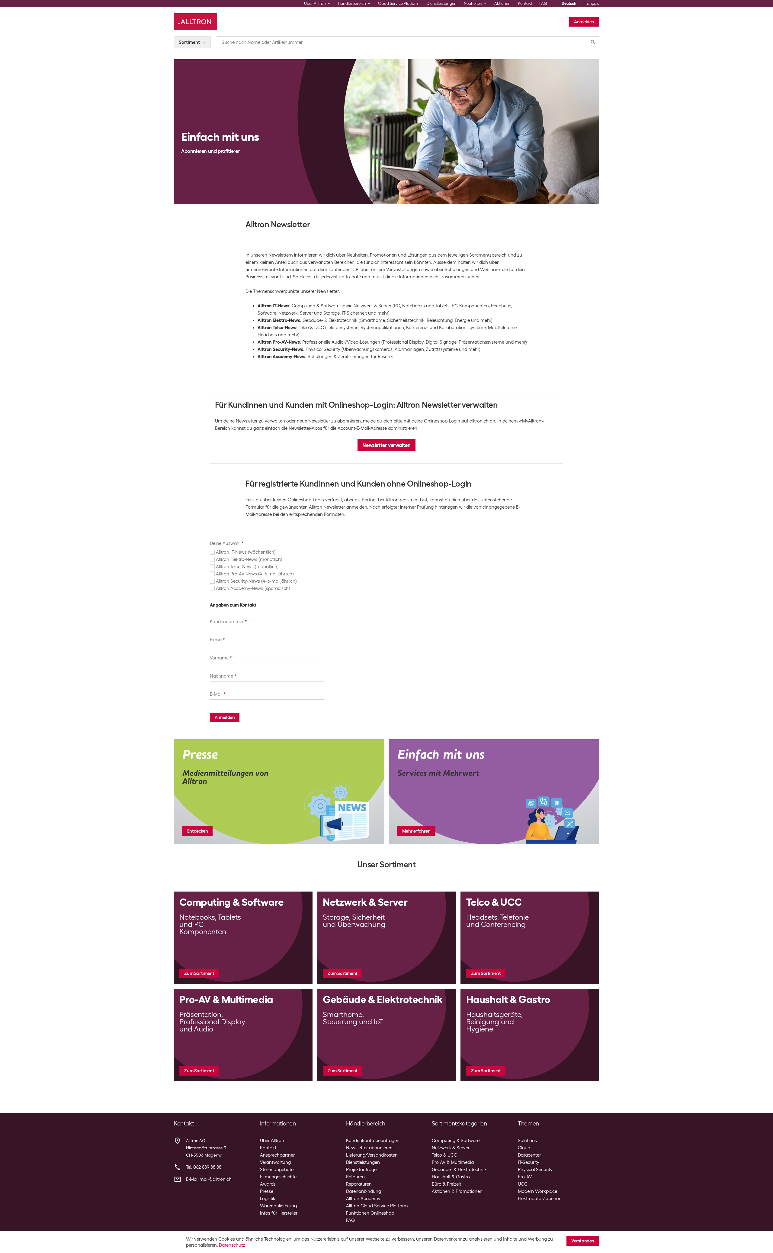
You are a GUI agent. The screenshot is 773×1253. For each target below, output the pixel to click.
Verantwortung (275, 1162)
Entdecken (197, 831)
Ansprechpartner (277, 1155)
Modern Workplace (537, 1191)
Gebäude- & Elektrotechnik (459, 1169)
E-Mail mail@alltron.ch (209, 1179)
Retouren (355, 1177)
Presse (266, 1191)
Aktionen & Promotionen (457, 1191)
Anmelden (584, 21)
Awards (268, 1184)
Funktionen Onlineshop (370, 1213)
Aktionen (502, 3)
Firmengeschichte (278, 1177)
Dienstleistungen (442, 3)
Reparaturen (359, 1184)
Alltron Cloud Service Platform (377, 1206)
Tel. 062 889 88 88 (203, 1167)
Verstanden (582, 1241)
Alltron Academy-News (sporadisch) (253, 588)
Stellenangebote (276, 1169)
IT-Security (528, 1162)
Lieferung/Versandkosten (372, 1155)
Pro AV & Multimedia (453, 1162)
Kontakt (525, 3)
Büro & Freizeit (446, 1184)
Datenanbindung (363, 1191)
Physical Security (535, 1169)
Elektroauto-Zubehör (539, 1198)
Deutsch (569, 3)
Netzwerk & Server (451, 1148)
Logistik (267, 1198)
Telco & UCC (444, 1155)
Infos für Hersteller (278, 1213)
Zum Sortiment (199, 973)
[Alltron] (195, 21)
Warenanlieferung (278, 1206)
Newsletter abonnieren (369, 1148)
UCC (523, 1184)
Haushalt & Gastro (451, 1177)
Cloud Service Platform (398, 3)
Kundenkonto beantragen (372, 1140)
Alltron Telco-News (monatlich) (247, 566)
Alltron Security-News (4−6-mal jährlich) (256, 581)
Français (591, 3)
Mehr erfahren (416, 831)
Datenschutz (232, 1245)
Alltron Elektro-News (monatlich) (249, 559)
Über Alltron (272, 1140)
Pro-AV (525, 1177)
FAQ (543, 3)
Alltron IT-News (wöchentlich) (246, 552)
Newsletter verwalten (386, 445)
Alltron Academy (363, 1198)
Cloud (524, 1148)
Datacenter (529, 1155)
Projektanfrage (361, 1169)
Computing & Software (456, 1140)
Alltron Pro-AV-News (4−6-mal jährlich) (255, 574)
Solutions (527, 1140)
